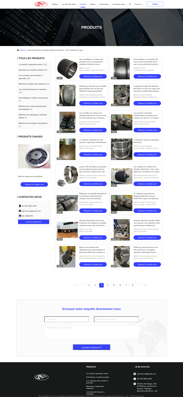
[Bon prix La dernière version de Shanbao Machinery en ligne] (121, 149)
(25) (30, 76)
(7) (33, 99)
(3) (32, 107)
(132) (33, 64)
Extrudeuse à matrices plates (97, 377)
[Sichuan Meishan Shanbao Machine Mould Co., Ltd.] (41, 4)
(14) (33, 90)
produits (83, 4)
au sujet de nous (69, 4)
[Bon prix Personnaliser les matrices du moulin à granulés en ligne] (34, 156)
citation (155, 4)
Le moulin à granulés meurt (97, 373)
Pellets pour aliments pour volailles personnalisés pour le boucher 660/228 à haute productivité (93, 88)
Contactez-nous (118, 4)
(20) (33, 70)
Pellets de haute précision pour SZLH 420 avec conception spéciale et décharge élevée (146, 249)
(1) (33, 124)
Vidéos (92, 4)
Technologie (104, 4)
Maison (55, 4)
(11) (34, 84)
